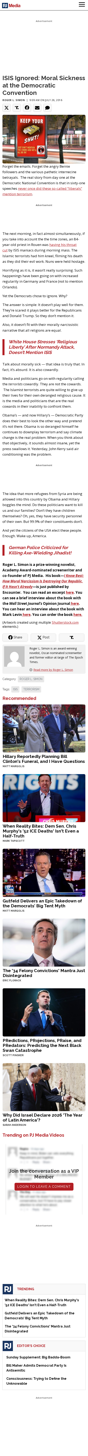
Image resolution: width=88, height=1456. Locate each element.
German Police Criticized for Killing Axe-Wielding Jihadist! (40, 550)
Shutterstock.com (65, 622)
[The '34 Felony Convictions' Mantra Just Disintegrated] (44, 942)
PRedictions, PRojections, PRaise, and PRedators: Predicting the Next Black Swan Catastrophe (42, 1045)
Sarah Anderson (14, 1125)
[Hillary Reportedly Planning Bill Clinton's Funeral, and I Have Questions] (44, 727)
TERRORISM (31, 689)
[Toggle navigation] (82, 5)
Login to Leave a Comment (44, 1187)
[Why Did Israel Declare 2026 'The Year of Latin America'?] (44, 1086)
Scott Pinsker (13, 1055)
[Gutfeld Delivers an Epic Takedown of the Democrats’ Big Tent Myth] (44, 872)
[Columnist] (16, 656)
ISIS (15, 689)
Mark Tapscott (14, 840)
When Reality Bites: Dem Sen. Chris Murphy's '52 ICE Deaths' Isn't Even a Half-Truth (41, 831)
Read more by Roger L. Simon (53, 670)
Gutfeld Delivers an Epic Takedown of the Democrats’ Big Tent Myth (42, 903)
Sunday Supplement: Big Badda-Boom (38, 1357)
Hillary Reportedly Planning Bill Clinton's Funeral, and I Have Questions (44, 759)
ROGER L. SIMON (31, 679)
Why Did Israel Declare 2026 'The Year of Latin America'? (42, 1117)
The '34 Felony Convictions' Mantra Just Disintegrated (44, 973)
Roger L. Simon (13, 100)
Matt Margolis (13, 766)
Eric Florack (12, 980)
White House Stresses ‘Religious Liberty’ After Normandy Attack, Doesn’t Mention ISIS (43, 347)
